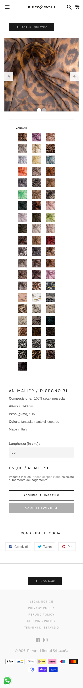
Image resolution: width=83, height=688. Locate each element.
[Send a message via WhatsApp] (7, 680)
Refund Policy (41, 614)
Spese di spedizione (47, 476)
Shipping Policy (41, 621)
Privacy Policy (41, 608)
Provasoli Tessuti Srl (42, 651)
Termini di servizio (41, 627)
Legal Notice (41, 601)
